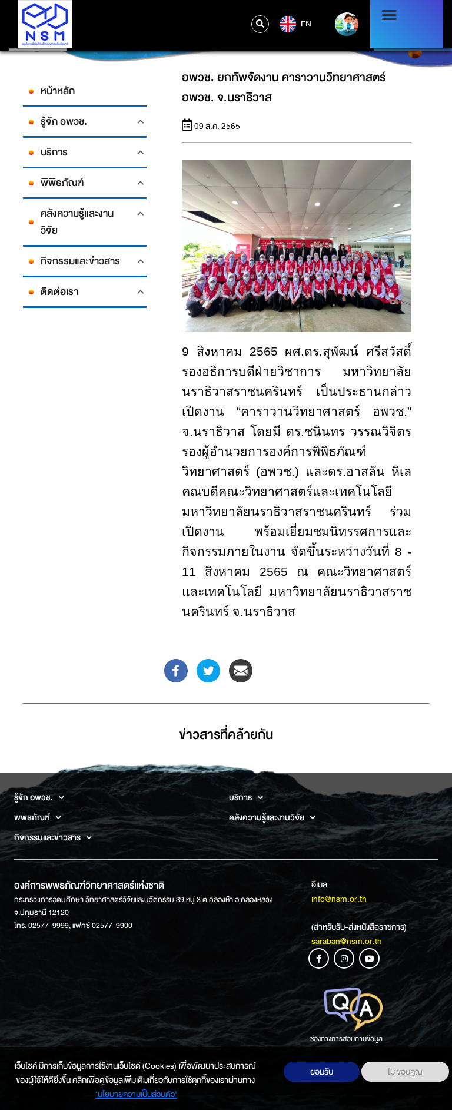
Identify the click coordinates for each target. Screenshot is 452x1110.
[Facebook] (176, 670)
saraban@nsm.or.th (346, 941)
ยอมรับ (321, 1072)
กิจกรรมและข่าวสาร (80, 261)
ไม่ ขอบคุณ (405, 1072)
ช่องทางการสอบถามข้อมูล (346, 1039)
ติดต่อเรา (59, 291)
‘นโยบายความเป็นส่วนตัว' (136, 1094)
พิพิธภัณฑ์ (62, 182)
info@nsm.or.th (339, 899)
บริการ (54, 152)
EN (305, 23)
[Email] (240, 670)
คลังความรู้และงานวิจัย (77, 222)
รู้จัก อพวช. (64, 121)
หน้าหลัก (58, 91)
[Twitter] (208, 670)
